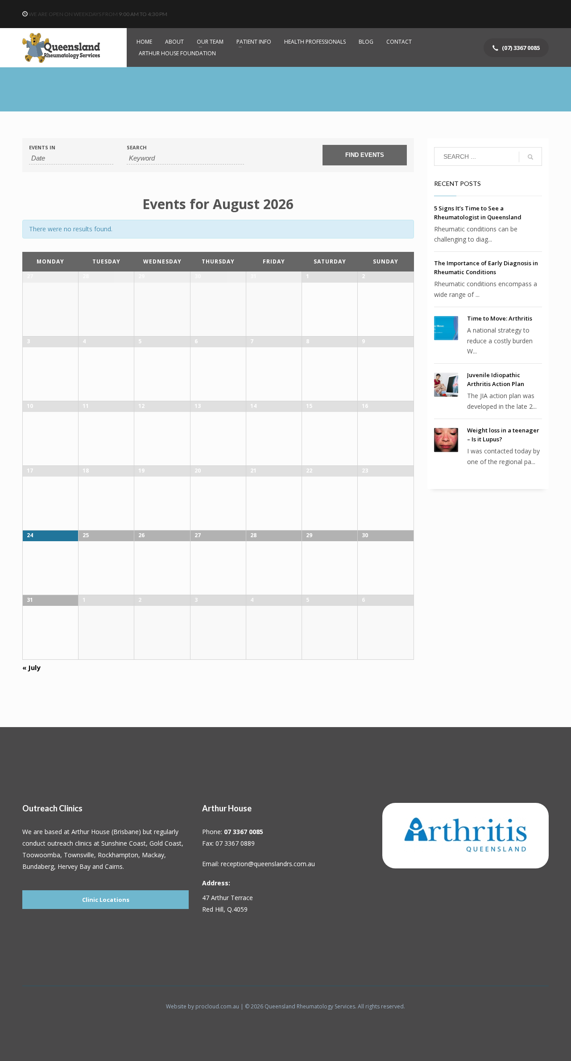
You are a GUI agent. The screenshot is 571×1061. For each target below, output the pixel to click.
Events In (42, 147)
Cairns (114, 866)
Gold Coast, (166, 843)
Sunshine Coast (123, 843)
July (31, 667)
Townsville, (81, 855)
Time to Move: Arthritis (499, 318)
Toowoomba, (42, 855)
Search (137, 147)
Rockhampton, (120, 855)
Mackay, (154, 855)
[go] (530, 157)
